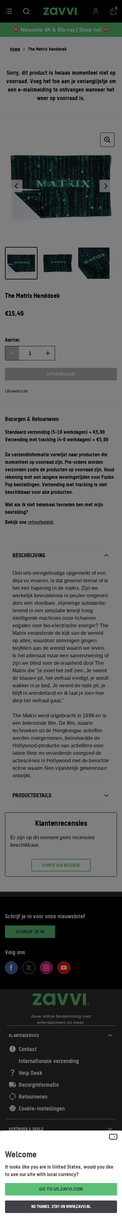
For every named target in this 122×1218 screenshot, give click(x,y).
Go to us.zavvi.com (61, 1189)
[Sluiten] (113, 1136)
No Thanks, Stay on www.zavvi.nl (61, 1206)
